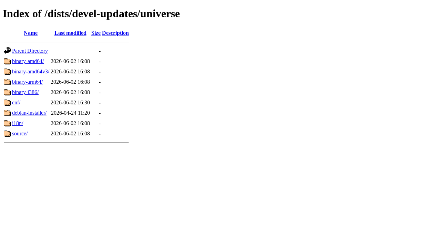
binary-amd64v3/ (30, 71)
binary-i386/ (25, 92)
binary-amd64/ (28, 61)
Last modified (70, 33)
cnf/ (16, 102)
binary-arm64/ (27, 82)
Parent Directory (30, 51)
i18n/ (17, 123)
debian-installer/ (29, 113)
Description (115, 33)
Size (96, 33)
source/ (20, 133)
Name (31, 33)
